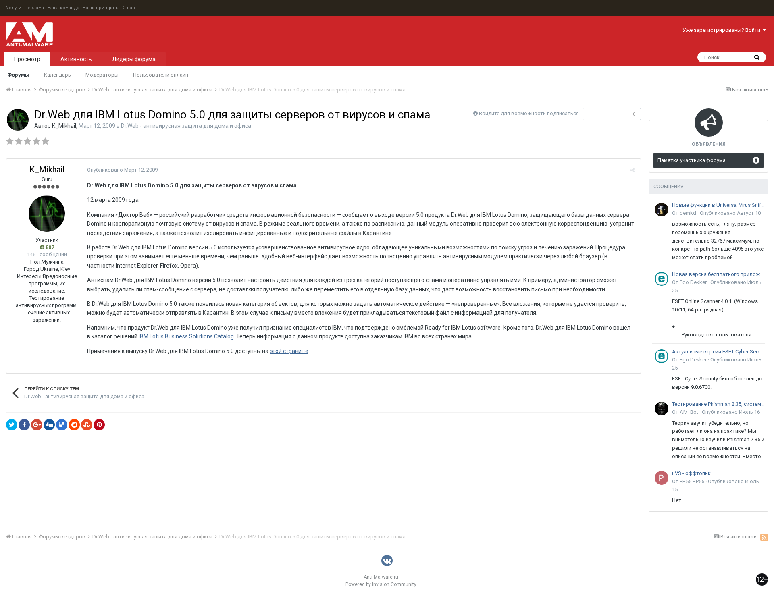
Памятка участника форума (691, 160)
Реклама (34, 7)
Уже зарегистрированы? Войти (722, 30)
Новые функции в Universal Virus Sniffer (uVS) (718, 205)
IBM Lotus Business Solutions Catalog (186, 336)
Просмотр (27, 59)
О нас (129, 7)
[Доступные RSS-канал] (764, 537)
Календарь (57, 75)
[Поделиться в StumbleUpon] (86, 424)
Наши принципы (101, 7)
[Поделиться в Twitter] (11, 424)
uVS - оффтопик (691, 473)
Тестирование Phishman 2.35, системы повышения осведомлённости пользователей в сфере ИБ (718, 404)
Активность (76, 59)
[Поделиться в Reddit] (74, 424)
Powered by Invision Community (380, 584)
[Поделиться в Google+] (36, 424)
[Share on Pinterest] (99, 424)
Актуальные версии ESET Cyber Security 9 (718, 352)
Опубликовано (122, 170)
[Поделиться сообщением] (632, 170)
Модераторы (102, 75)
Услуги (13, 7)
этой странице (289, 351)
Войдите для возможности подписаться (529, 113)
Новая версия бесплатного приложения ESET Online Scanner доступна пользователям (718, 274)
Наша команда (63, 7)
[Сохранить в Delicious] (61, 424)
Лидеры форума (134, 59)
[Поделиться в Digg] (49, 424)
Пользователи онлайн (160, 75)
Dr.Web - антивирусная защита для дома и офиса (186, 126)
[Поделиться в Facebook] (24, 424)
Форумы (18, 75)
